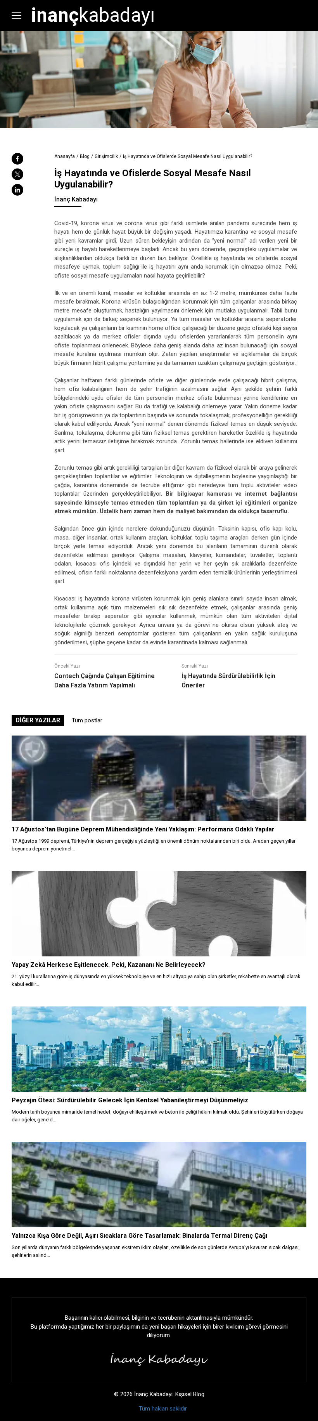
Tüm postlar (87, 720)
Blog (85, 156)
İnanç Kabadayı (76, 199)
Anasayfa (64, 156)
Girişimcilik (106, 156)
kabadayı (93, 15)
